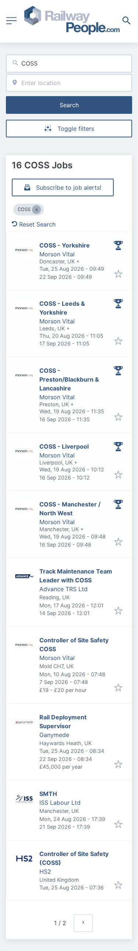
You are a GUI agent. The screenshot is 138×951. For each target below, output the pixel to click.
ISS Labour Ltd (60, 802)
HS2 (45, 871)
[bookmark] (118, 274)
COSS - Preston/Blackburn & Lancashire (69, 379)
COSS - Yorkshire (64, 245)
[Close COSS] (36, 209)
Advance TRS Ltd (63, 589)
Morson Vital (57, 254)
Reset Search (37, 224)
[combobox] (69, 64)
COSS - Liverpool (64, 446)
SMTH (48, 793)
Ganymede (54, 734)
